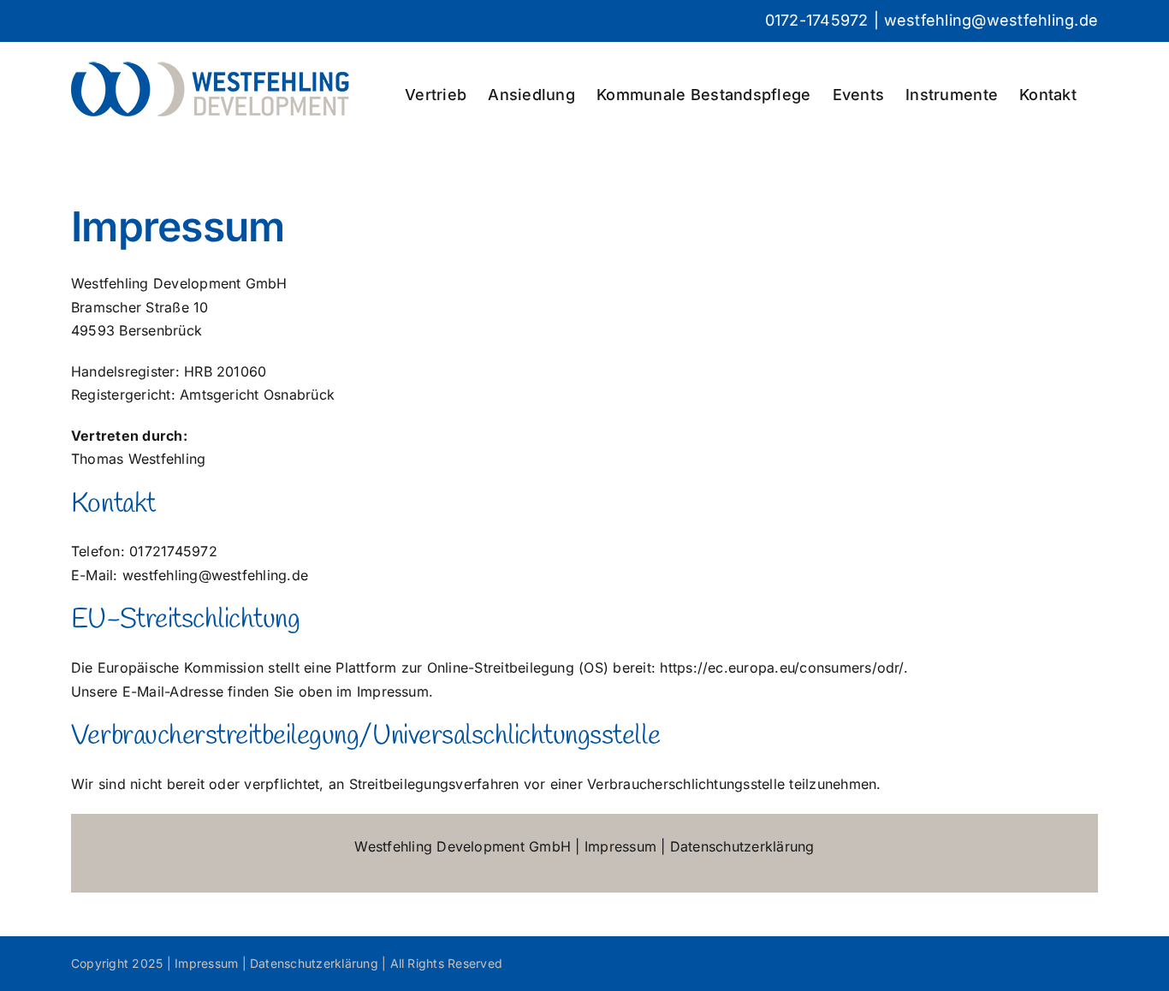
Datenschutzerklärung (742, 846)
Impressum (620, 846)
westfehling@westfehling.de (991, 20)
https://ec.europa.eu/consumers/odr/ (781, 667)
